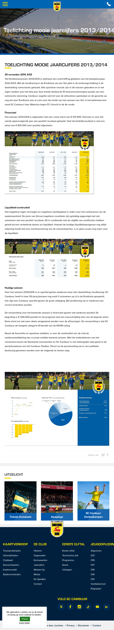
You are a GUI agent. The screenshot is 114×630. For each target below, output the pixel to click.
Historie (38, 550)
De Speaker (40, 579)
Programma (68, 560)
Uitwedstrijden (10, 555)
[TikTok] (88, 606)
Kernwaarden (40, 560)
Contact (38, 583)
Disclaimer (83, 625)
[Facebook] (70, 606)
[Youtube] (97, 606)
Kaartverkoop (15, 544)
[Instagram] (79, 606)
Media (37, 574)
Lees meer (24, 623)
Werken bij (39, 569)
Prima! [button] (25, 619)
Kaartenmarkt (10, 569)
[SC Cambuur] (57, 6)
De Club (40, 544)
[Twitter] (61, 606)
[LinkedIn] (106, 606)
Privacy (71, 625)
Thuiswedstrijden (12, 550)
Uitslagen (67, 569)
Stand (65, 564)
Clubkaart (8, 560)
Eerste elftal (73, 544)
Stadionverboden (12, 574)
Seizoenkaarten (11, 564)
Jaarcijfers (39, 564)
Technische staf (70, 555)
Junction (58, 625)
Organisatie (40, 555)
